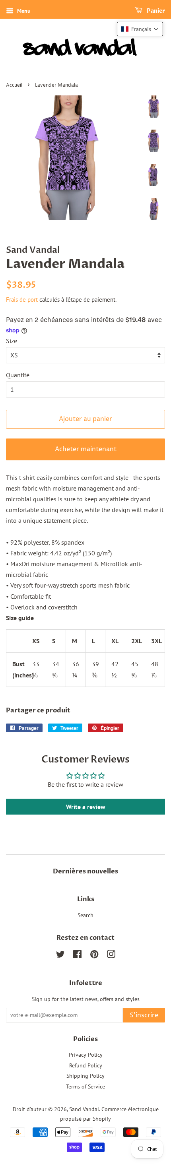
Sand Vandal (84, 1109)
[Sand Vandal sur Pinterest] (94, 955)
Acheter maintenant (86, 449)
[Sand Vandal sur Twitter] (60, 955)
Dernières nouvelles (85, 871)
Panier (155, 11)
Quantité (17, 375)
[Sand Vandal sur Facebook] (77, 955)
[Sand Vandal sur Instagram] (111, 955)
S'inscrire (144, 1015)
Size (11, 341)
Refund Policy (85, 1065)
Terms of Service (85, 1086)
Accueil (14, 85)
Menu (23, 10)
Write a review (85, 807)
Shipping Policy (85, 1075)
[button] (140, 29)
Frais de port (22, 299)
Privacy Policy (86, 1054)
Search (85, 915)
